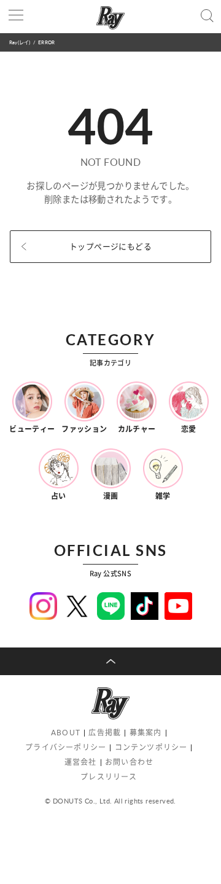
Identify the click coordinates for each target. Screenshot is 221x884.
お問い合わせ (129, 762)
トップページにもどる (110, 246)
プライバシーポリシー (65, 747)
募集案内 (146, 732)
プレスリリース (108, 777)
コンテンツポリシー (151, 747)
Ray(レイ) (19, 42)
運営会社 (80, 762)
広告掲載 (104, 732)
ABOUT (65, 732)
